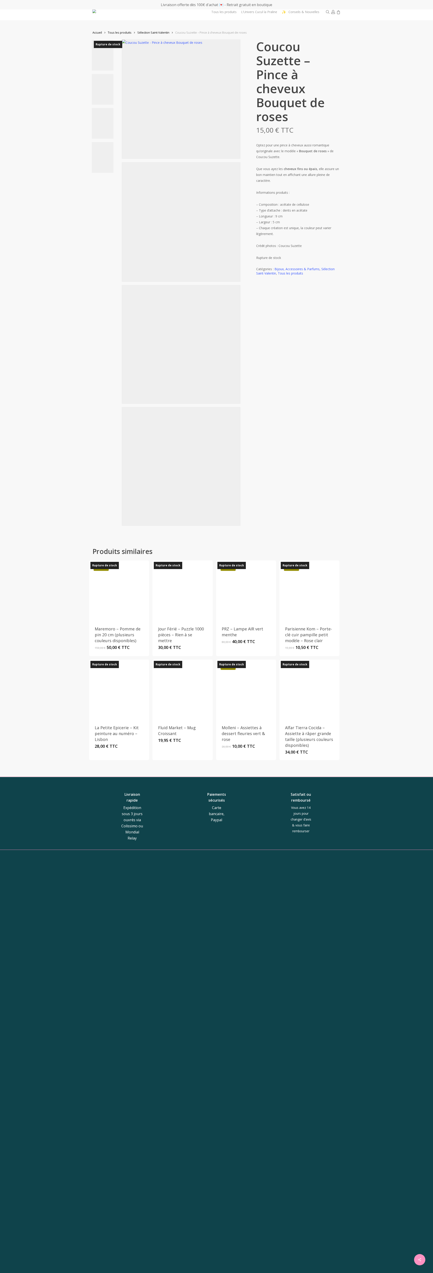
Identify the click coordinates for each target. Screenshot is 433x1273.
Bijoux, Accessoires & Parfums (297, 269)
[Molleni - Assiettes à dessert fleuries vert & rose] (246, 690)
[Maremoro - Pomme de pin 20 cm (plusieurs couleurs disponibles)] (119, 590)
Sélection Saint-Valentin (153, 32)
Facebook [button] (311, 935)
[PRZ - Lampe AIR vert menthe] (246, 590)
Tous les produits (119, 32)
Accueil (97, 32)
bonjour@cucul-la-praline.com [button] (243, 938)
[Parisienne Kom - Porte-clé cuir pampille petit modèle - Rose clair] (309, 590)
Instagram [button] (289, 935)
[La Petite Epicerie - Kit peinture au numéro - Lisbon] (119, 690)
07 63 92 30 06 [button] (239, 949)
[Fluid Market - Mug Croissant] (182, 690)
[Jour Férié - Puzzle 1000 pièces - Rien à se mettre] (182, 590)
